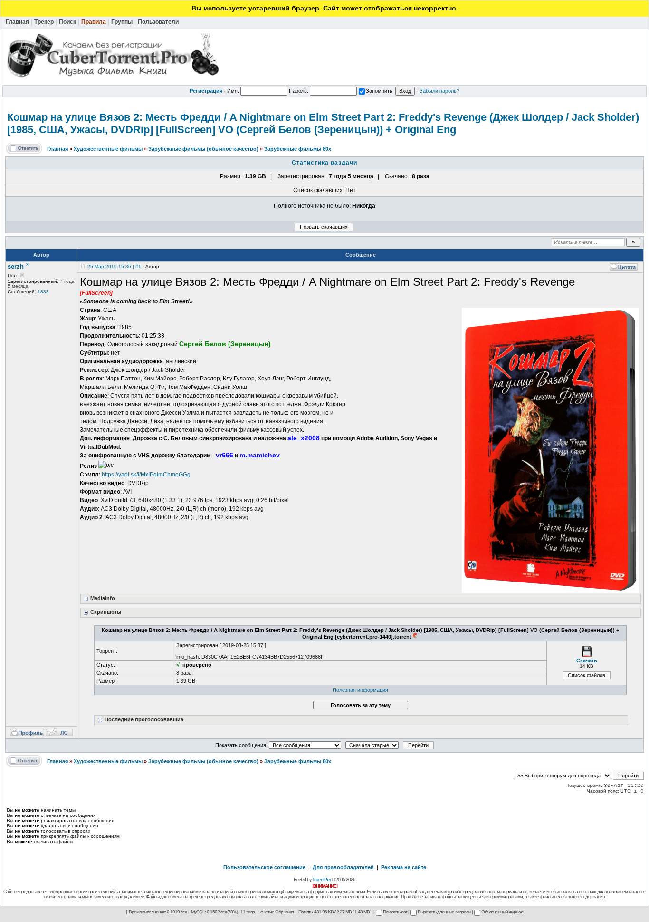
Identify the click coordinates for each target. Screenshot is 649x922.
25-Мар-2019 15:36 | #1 (114, 266)
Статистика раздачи (324, 162)
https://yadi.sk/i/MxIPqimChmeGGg (146, 474)
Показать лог (395, 911)
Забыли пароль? (439, 91)
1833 (43, 291)
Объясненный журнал (502, 911)
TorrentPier (321, 879)
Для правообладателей (343, 867)
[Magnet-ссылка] (416, 637)
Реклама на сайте (403, 867)
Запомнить (379, 91)
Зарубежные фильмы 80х (297, 149)
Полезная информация (360, 690)
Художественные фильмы (108, 149)
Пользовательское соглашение (264, 867)
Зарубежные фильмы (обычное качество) (203, 149)
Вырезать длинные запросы (444, 911)
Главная (57, 149)
